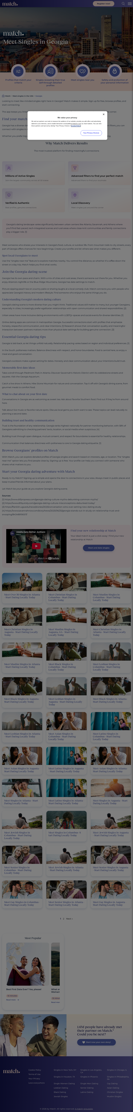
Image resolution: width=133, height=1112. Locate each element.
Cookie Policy (76, 126)
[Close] (104, 114)
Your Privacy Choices (91, 133)
